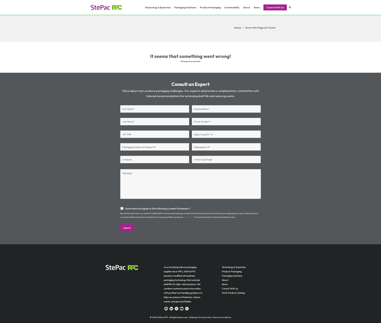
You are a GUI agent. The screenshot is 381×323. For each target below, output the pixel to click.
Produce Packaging (210, 7)
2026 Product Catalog (233, 292)
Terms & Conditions (222, 317)
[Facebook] (166, 308)
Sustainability (231, 7)
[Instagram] (187, 308)
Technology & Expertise (158, 7)
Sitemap (193, 317)
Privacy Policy (188, 217)
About (246, 7)
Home (237, 27)
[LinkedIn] (171, 308)
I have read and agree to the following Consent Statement (157, 208)
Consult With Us (275, 7)
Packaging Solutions (185, 7)
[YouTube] (182, 308)
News (257, 7)
